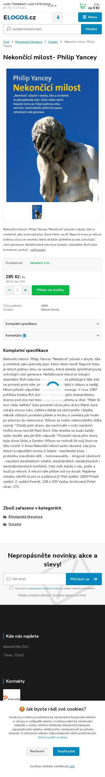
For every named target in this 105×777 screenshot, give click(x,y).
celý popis (38, 250)
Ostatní (53, 42)
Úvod (6, 42)
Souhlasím (66, 751)
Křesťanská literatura (28, 42)
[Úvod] (23, 17)
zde (71, 766)
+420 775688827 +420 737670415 (26, 4)
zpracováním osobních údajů (45, 588)
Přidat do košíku (50, 290)
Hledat (91, 29)
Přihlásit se (80, 579)
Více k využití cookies (52, 737)
